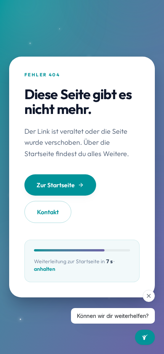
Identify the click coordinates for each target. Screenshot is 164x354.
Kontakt (48, 212)
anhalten (44, 269)
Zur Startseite (56, 185)
